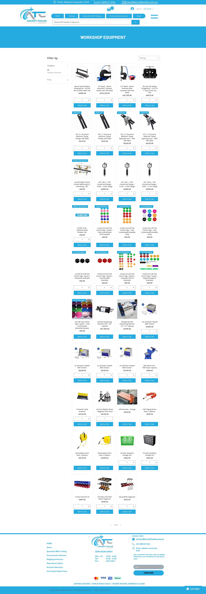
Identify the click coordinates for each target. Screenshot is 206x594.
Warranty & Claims (55, 563)
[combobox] (149, 58)
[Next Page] (120, 525)
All (48, 70)
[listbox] (149, 8)
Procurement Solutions (57, 555)
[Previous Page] (111, 525)
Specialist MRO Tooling (57, 551)
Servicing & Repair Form (57, 571)
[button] (110, 8)
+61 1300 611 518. (105, 2)
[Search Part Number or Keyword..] (135, 22)
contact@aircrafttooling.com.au (139, 2)
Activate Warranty (55, 567)
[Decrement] (75, 100)
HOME (49, 543)
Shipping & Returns (55, 559)
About (49, 547)
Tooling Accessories (54, 73)
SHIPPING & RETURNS (82, 584)
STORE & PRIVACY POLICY (101, 584)
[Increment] (89, 100)
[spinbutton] (82, 100)
